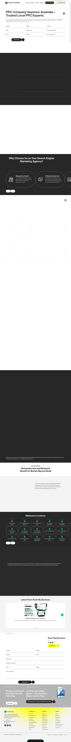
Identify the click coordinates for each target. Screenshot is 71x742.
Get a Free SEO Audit (49, 2)
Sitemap (65, 734)
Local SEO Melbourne (32, 715)
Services (27, 2)
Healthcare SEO (44, 715)
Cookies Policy (61, 734)
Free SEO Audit (57, 717)
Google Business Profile (59, 724)
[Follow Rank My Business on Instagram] (5, 725)
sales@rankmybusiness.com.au (60, 3)
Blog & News (57, 715)
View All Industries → (45, 729)
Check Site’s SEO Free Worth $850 (35, 740)
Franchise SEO (44, 727)
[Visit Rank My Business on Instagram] (48, 642)
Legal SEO (43, 717)
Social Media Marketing (32, 722)
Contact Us (42, 2)
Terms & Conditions (55, 734)
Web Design (31, 724)
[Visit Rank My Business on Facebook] (50, 642)
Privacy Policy (57, 727)
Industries (32, 2)
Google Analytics (58, 722)
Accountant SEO (44, 722)
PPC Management (32, 720)
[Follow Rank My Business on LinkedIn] (10, 725)
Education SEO (44, 724)
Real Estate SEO (44, 720)
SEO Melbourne (58, 720)
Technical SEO (31, 717)
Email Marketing (31, 727)
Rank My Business (7, 734)
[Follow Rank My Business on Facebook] (8, 725)
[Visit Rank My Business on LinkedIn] (52, 642)
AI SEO (30, 729)
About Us (37, 2)
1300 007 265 (62, 2)
